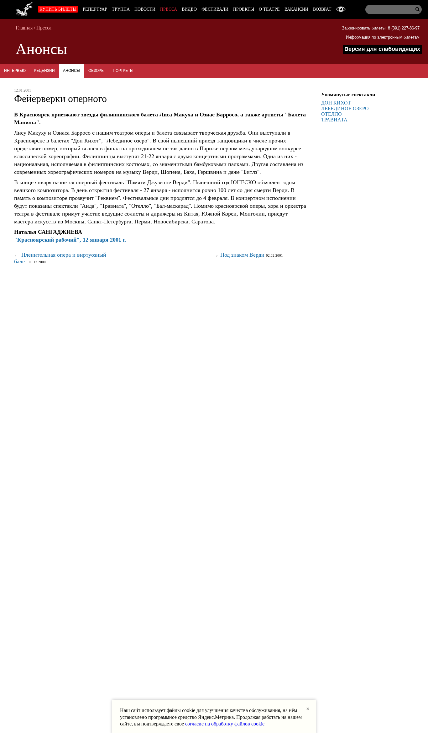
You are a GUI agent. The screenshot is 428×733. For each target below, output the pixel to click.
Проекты (243, 9)
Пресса (168, 9)
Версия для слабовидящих (382, 49)
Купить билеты (57, 9)
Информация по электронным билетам (383, 37)
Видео (189, 9)
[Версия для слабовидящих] (341, 9)
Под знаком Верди (242, 255)
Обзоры (96, 70)
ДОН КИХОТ (336, 102)
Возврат (322, 9)
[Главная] (24, 8)
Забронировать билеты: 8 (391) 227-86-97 (381, 28)
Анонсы (71, 70)
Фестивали (214, 9)
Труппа (121, 9)
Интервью (15, 70)
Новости (144, 9)
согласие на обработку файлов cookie (224, 723)
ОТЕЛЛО (331, 114)
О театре (269, 9)
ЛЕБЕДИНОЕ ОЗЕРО (345, 108)
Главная (24, 27)
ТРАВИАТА (334, 119)
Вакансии (296, 9)
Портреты (123, 70)
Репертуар (95, 9)
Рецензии (44, 70)
